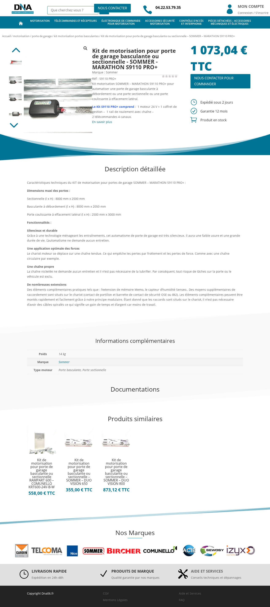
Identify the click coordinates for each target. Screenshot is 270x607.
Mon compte (251, 6)
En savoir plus (102, 122)
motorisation (40, 21)
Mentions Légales (115, 600)
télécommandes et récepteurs (75, 21)
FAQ (182, 600)
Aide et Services (190, 593)
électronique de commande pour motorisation (120, 22)
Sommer (64, 362)
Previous (15, 48)
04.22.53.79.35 (168, 7)
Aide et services (207, 571)
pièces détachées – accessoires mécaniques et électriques (229, 22)
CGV (106, 593)
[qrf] (58, 87)
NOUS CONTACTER (112, 8)
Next (15, 126)
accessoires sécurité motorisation (160, 22)
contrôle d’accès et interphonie (191, 22)
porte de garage (42, 36)
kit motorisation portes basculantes (76, 36)
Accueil (6, 36)
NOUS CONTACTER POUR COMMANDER (214, 81)
